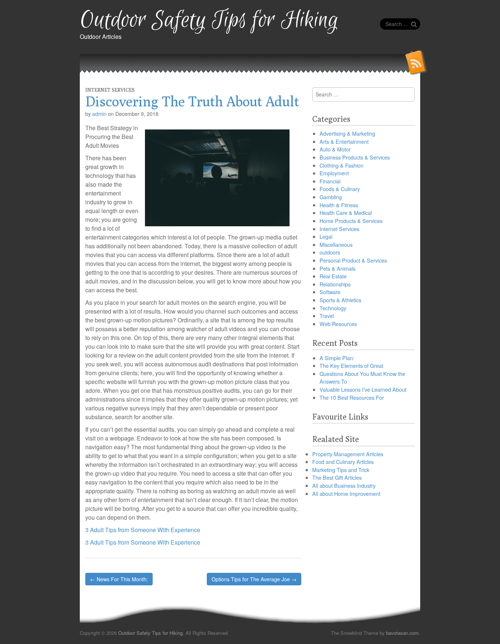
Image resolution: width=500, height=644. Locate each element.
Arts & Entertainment (344, 141)
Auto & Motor (335, 149)
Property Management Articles (347, 454)
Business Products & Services (355, 157)
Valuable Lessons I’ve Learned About (363, 389)
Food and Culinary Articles (343, 461)
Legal (326, 236)
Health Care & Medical (346, 212)
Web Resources (338, 324)
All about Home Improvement (346, 493)
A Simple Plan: (337, 358)
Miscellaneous (336, 244)
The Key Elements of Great (351, 365)
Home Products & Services (351, 220)
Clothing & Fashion (341, 165)
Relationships (335, 284)
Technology (333, 308)
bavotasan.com (402, 632)
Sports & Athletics (340, 300)
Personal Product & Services (353, 260)
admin (99, 113)
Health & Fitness (339, 205)
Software (330, 292)
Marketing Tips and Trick (340, 469)
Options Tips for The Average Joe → (254, 579)
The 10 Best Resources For (352, 397)
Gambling (331, 197)
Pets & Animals (337, 268)
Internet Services (110, 90)
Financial (330, 181)
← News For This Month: (119, 579)
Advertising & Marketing (347, 133)
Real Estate (333, 276)
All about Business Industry (344, 485)
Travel (327, 315)
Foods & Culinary (340, 189)
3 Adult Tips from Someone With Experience (142, 530)
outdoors (330, 252)
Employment (334, 173)
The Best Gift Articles (337, 477)
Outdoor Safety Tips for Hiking (209, 20)
